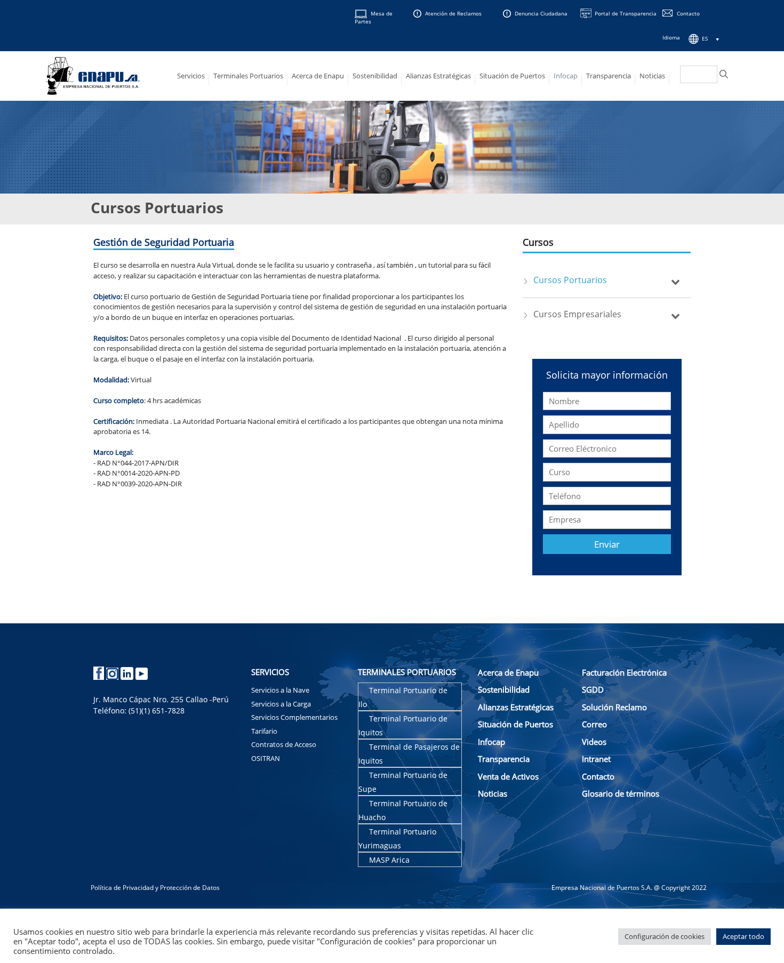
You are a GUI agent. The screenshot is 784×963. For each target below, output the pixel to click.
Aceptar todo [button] (743, 936)
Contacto (688, 13)
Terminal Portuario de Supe (402, 782)
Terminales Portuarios (248, 76)
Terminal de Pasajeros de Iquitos (409, 754)
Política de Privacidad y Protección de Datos (155, 887)
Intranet (596, 758)
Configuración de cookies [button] (665, 936)
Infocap (566, 76)
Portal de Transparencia (626, 13)
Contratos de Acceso (283, 744)
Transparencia (608, 76)
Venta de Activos (508, 776)
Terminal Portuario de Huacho (402, 810)
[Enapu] (92, 75)
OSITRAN (265, 758)
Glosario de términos (620, 793)
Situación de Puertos (512, 76)
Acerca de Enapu (318, 76)
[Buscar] (723, 74)
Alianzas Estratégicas (438, 76)
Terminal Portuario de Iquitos (402, 725)
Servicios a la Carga (281, 704)
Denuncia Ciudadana (541, 13)
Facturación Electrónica (624, 672)
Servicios (191, 76)
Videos (594, 741)
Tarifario (264, 731)
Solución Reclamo (614, 707)
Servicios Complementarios (294, 717)
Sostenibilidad (375, 76)
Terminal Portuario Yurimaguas (397, 838)
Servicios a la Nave (280, 690)
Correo (594, 724)
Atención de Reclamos (453, 13)
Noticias (652, 76)
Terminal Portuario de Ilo (402, 697)
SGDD (593, 689)
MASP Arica (389, 860)
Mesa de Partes (374, 17)
